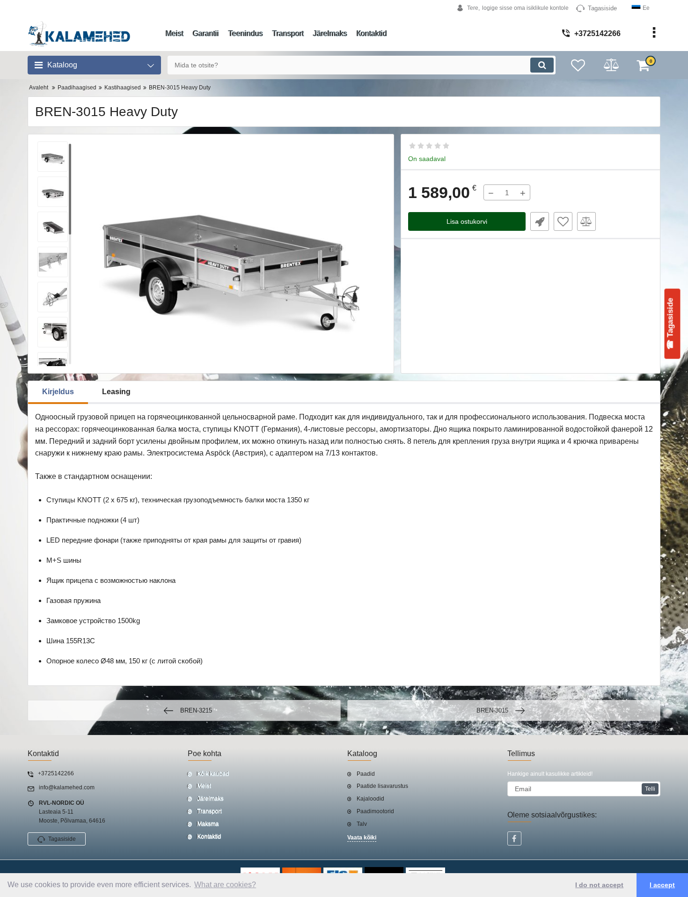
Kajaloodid (370, 798)
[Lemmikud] (563, 221)
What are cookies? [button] (225, 885)
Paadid (366, 774)
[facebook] (514, 838)
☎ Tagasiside (670, 323)
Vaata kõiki (361, 837)
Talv (362, 824)
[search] (542, 65)
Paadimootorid (375, 811)
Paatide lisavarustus (382, 786)
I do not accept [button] (599, 885)
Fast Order (539, 221)
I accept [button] (662, 885)
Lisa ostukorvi (466, 221)
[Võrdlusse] (586, 221)
